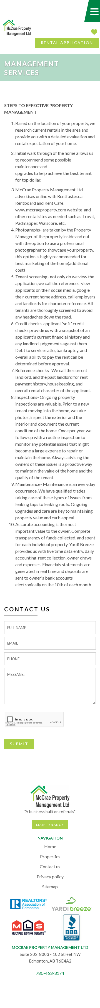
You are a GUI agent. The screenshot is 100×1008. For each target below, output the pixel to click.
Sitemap (50, 886)
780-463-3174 (50, 973)
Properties (50, 856)
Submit (19, 743)
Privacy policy (50, 876)
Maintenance (50, 824)
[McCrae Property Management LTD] (17, 27)
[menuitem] (50, 846)
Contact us (50, 866)
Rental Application (67, 42)
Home (50, 846)
